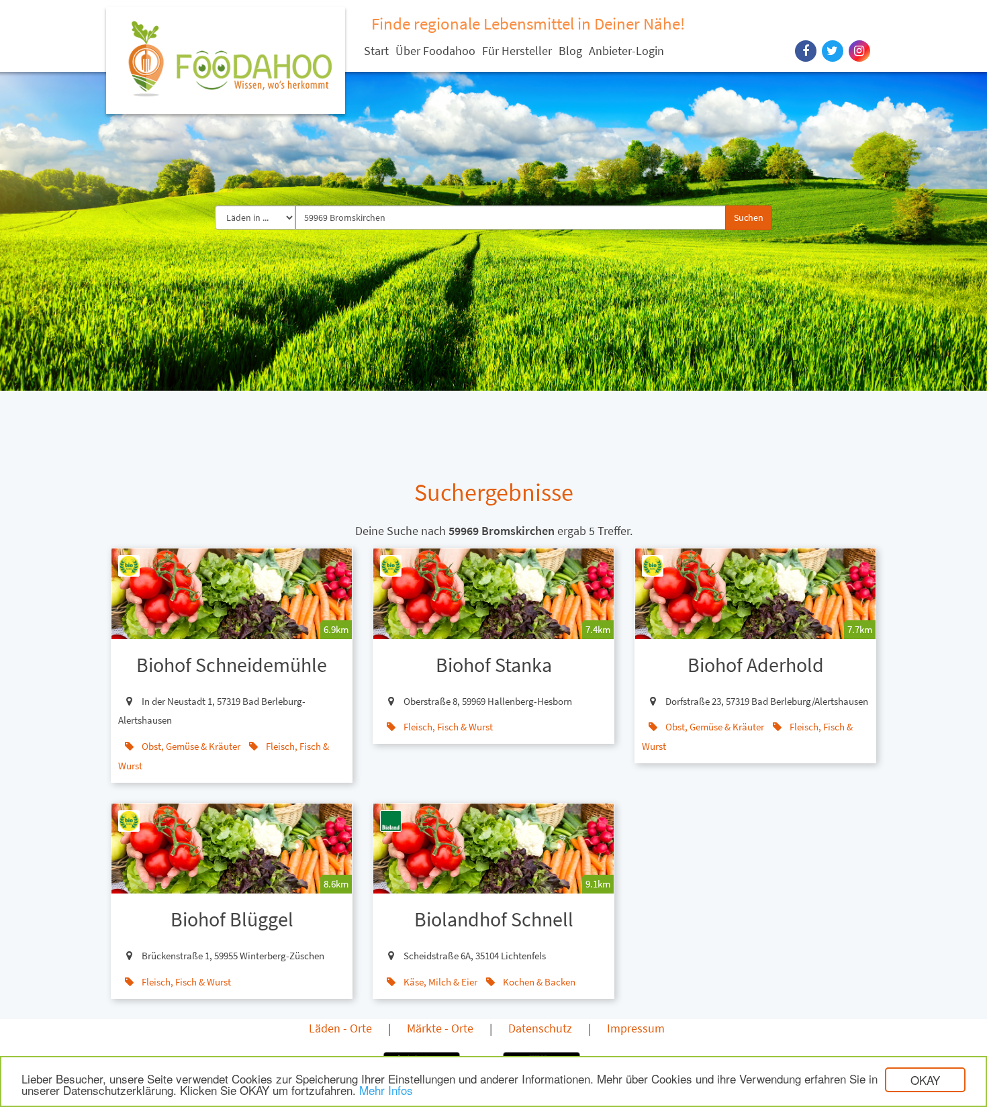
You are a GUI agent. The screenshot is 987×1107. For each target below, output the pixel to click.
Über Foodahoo (435, 50)
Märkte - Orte (440, 1028)
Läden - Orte (340, 1028)
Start (376, 50)
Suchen (748, 217)
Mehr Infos (386, 1089)
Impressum (636, 1028)
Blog (570, 50)
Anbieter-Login (626, 50)
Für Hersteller (517, 50)
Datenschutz (540, 1028)
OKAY (925, 1079)
